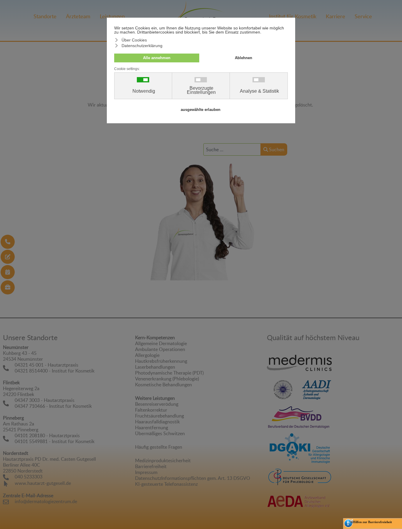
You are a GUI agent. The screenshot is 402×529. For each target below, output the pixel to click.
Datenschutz (148, 478)
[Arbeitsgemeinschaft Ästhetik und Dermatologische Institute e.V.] (316, 389)
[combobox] (232, 149)
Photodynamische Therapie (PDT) (169, 373)
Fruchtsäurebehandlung (159, 415)
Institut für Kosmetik (292, 16)
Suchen (276, 149)
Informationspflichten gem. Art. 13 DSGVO (205, 478)
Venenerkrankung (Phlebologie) (167, 378)
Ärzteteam (78, 16)
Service (363, 16)
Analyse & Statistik (259, 91)
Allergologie (147, 355)
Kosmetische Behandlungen (163, 384)
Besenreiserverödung (156, 404)
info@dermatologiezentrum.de (46, 501)
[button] (393, 479)
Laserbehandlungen (155, 367)
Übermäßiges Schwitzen (160, 433)
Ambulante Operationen (160, 349)
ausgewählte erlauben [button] (200, 110)
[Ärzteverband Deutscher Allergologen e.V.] (299, 497)
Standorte (45, 16)
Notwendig (143, 91)
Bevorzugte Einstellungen (201, 90)
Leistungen (112, 16)
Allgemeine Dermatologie (161, 343)
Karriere (335, 16)
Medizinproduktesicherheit (163, 460)
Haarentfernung (151, 427)
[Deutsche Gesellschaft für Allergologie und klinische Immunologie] (299, 448)
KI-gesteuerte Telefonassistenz (166, 484)
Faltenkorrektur (151, 410)
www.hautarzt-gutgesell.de (43, 483)
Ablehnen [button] (243, 58)
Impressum (146, 472)
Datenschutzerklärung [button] (142, 45)
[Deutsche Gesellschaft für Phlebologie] (299, 475)
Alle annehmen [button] (156, 58)
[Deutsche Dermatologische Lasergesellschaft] (283, 389)
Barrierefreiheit (151, 466)
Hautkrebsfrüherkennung (161, 361)
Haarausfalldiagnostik (157, 421)
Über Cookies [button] (134, 40)
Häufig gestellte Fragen (158, 447)
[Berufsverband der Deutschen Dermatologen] (299, 416)
